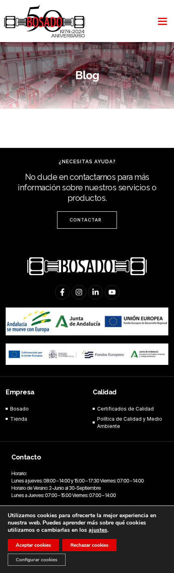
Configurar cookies (36, 559)
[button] (162, 21)
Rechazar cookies (89, 545)
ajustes (98, 530)
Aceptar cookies (33, 545)
